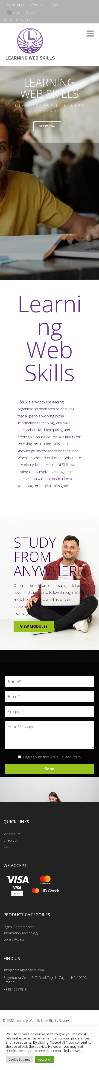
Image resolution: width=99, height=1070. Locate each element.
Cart (55, 4)
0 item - (24, 12)
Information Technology (20, 933)
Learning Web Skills (29, 1020)
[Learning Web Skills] (30, 63)
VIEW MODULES (33, 626)
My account (15, 4)
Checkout (38, 4)
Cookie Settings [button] (19, 1059)
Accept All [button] (44, 1059)
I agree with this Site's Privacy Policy (52, 757)
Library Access (13, 939)
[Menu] (90, 33)
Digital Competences (18, 927)
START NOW (47, 126)
